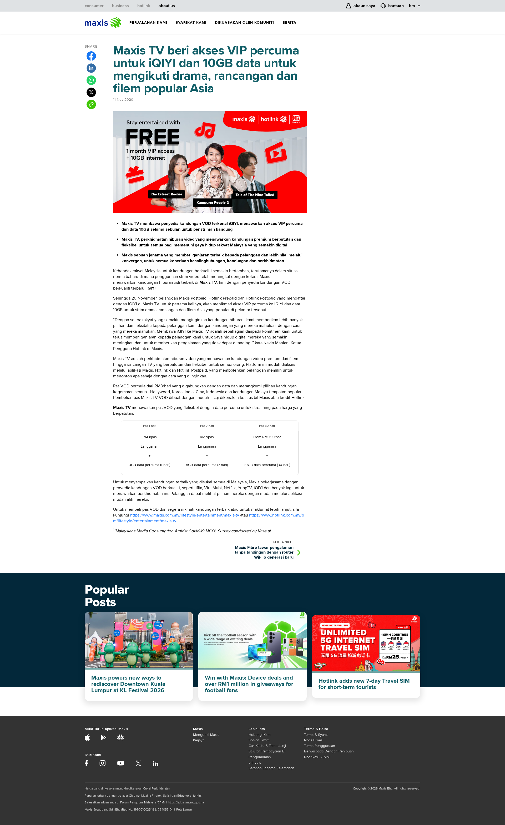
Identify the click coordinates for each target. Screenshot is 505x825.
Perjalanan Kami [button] (148, 22)
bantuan (396, 5)
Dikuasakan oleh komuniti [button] (244, 22)
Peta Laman (184, 810)
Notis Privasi (313, 740)
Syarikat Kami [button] (191, 22)
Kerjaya (198, 740)
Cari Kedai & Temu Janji (267, 745)
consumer (94, 5)
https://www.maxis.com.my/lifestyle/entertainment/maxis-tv (184, 515)
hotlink (143, 5)
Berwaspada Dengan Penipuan (329, 751)
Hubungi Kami (260, 734)
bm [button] (412, 5)
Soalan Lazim (259, 740)
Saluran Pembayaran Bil (267, 751)
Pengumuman (260, 757)
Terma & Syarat (316, 734)
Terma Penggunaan (319, 745)
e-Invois (255, 762)
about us (167, 5)
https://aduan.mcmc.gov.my (186, 802)
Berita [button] (289, 22)
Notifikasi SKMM (317, 757)
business (120, 5)
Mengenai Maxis (206, 734)
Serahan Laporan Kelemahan (271, 768)
